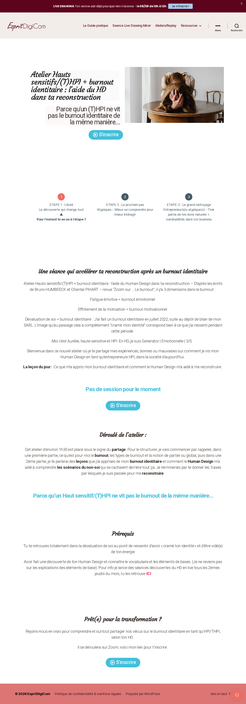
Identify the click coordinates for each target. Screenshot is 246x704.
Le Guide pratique (95, 25)
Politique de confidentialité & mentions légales (88, 694)
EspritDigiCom (38, 694)
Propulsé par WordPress (143, 694)
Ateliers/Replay (165, 25)
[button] (106, 135)
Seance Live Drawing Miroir (132, 25)
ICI (148, 573)
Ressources (189, 25)
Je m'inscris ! (180, 6)
